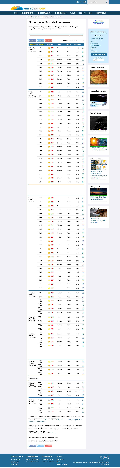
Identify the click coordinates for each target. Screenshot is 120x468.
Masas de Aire (14, 464)
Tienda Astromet (101, 13)
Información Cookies (99, 462)
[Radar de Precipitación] (98, 77)
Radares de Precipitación (48, 461)
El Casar (93, 41)
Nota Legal (91, 462)
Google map (52, 432)
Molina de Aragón (96, 45)
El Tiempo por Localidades (37, 16)
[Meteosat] (98, 124)
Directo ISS (82, 13)
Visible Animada (15, 461)
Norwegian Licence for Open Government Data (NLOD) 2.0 (61, 419)
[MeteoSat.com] (28, 8)
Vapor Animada (14, 462)
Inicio (15, 13)
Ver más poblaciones (99, 54)
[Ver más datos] (83, 48)
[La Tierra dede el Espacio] (98, 100)
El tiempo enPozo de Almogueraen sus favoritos (98, 22)
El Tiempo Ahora (60, 13)
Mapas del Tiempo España (32, 459)
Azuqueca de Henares (97, 38)
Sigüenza (93, 50)
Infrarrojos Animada (15, 459)
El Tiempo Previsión (44, 13)
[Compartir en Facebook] (77, 2)
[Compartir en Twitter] (80, 2)
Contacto (107, 462)
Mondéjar (93, 47)
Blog (90, 13)
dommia (107, 464)
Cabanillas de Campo (97, 40)
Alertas (72, 13)
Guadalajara (94, 43)
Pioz (92, 49)
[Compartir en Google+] (84, 2)
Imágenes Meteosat (27, 13)
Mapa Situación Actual (47, 459)
